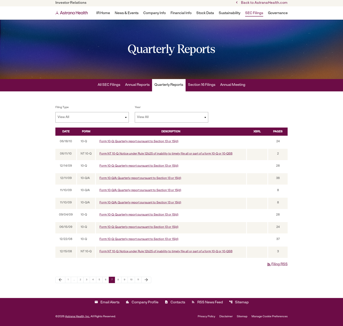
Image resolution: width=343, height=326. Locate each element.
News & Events (127, 13)
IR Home (103, 13)
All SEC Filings (109, 85)
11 (139, 280)
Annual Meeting (232, 85)
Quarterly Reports (168, 85)
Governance (278, 13)
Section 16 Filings (201, 85)
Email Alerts (106, 302)
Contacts (175, 302)
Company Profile (142, 302)
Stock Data (205, 13)
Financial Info (181, 13)
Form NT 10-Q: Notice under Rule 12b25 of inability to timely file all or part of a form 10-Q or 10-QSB (165, 153)
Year (138, 107)
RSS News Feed (207, 302)
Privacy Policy (206, 316)
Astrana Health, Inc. (77, 316)
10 (132, 280)
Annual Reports (137, 85)
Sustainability (229, 13)
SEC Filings (254, 13)
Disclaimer (226, 316)
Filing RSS (277, 264)
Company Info (154, 13)
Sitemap (239, 302)
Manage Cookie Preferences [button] (269, 316)
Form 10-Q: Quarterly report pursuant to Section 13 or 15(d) (138, 141)
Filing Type (62, 107)
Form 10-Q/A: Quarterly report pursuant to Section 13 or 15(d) (140, 178)
